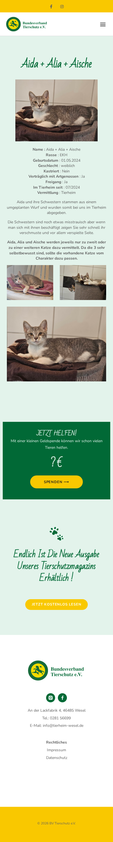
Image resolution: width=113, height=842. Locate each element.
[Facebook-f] (51, 6)
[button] (103, 24)
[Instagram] (61, 6)
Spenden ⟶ (56, 482)
